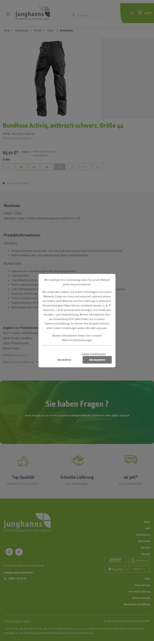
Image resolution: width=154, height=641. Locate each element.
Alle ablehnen (64, 359)
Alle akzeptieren (97, 359)
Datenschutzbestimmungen (77, 340)
